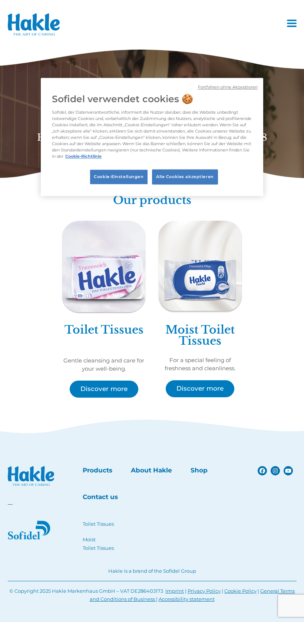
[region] (152, 137)
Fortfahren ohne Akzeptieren (228, 87)
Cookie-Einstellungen (118, 176)
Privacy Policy (204, 591)
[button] (292, 23)
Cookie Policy (240, 591)
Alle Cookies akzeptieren (185, 176)
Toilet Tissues (98, 524)
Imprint (174, 591)
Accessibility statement (187, 599)
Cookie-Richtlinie (83, 156)
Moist (89, 539)
